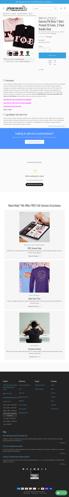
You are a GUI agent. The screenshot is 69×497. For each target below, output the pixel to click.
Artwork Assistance (24, 385)
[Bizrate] (66, 496)
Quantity (41, 46)
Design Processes (40, 385)
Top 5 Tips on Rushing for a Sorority (13, 446)
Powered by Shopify (40, 491)
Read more (53, 33)
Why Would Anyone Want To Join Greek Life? (15, 435)
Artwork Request (33, 256)
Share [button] (42, 69)
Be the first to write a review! (34, 184)
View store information (24, 61)
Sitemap (53, 405)
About (53, 385)
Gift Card (21, 393)
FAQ (20, 389)
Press (52, 401)
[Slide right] (32, 53)
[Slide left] (5, 53)
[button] (3, 8)
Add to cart (52, 55)
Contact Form (33, 357)
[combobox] (44, 8)
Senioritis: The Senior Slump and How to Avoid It (16, 456)
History (53, 397)
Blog (52, 389)
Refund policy (27, 493)
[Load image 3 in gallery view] (21, 53)
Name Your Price (34, 298)
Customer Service (34, 348)
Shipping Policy (23, 413)
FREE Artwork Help (34, 248)
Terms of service (43, 493)
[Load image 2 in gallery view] (15, 53)
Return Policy (23, 405)
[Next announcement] (66, 2)
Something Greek (32, 491)
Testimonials (54, 409)
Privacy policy (35, 493)
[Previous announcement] (3, 2)
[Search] (55, 8)
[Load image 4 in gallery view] (27, 53)
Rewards (21, 401)
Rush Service (22, 409)
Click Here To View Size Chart (12, 106)
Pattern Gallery (39, 389)
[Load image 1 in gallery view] (9, 53)
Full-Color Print (51, 18)
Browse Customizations (34, 142)
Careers (53, 393)
